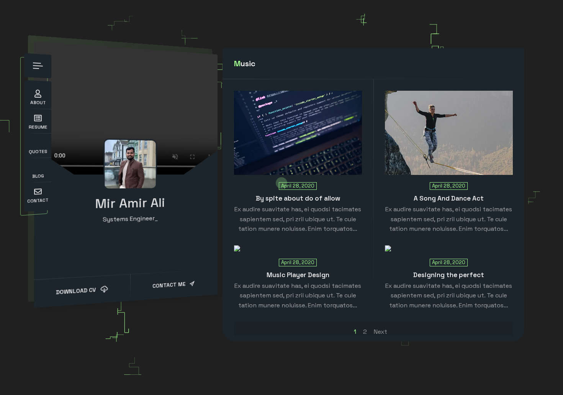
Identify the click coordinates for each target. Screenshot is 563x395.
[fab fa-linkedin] (125, 237)
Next (380, 332)
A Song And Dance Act (449, 198)
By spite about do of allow (298, 198)
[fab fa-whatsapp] (136, 236)
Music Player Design (298, 275)
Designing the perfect (448, 275)
